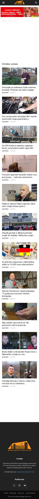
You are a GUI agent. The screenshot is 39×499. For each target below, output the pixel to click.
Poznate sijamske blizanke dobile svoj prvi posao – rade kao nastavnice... (19, 175)
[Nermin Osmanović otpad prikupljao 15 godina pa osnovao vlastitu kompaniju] (19, 280)
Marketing (13, 493)
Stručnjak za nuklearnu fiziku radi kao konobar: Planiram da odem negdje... (19, 88)
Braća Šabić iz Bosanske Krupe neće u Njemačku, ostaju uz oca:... (19, 353)
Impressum (21, 493)
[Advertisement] (19, 42)
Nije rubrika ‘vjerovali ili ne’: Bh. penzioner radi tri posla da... (15, 323)
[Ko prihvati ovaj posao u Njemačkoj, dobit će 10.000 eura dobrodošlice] (19, 250)
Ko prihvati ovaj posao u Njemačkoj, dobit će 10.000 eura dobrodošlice (18, 263)
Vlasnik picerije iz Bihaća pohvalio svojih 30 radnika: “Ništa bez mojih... (18, 234)
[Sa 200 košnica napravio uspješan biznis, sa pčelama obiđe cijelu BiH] (19, 134)
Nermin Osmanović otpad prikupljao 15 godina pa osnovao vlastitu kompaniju (18, 293)
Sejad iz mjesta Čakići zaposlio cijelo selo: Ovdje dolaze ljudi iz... (18, 205)
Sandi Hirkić (5, 92)
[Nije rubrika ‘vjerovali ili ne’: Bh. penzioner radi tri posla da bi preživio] (19, 311)
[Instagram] (20, 485)
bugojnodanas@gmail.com (25, 472)
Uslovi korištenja (30, 493)
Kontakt (6, 493)
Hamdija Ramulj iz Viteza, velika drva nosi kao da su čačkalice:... (18, 382)
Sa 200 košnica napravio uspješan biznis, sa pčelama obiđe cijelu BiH (17, 146)
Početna (4, 21)
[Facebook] (14, 486)
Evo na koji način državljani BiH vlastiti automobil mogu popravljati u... (19, 117)
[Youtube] (25, 486)
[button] (3, 2)
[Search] (36, 2)
